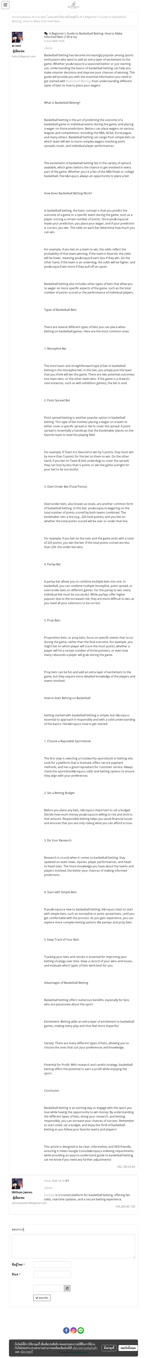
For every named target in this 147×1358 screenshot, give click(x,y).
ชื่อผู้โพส (18, 1265)
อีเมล (16, 1274)
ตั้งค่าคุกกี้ (109, 1348)
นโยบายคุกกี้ (26, 1351)
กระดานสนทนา (22, 17)
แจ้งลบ (48, 48)
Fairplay (49, 1195)
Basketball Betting (78, 81)
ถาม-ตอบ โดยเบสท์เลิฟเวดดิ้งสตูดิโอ (57, 17)
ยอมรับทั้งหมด (128, 1348)
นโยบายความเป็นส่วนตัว (84, 1348)
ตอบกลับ (43, 1297)
